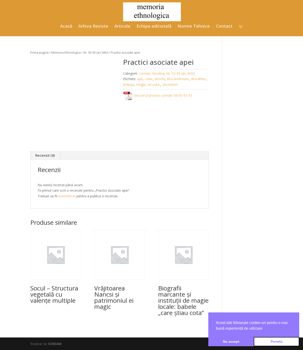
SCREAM (55, 343)
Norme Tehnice (194, 26)
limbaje (128, 84)
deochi (160, 79)
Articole (122, 26)
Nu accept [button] (231, 341)
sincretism (170, 84)
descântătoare (178, 79)
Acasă (66, 26)
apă (140, 79)
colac (149, 79)
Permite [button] (277, 341)
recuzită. (153, 84)
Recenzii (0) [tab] (45, 155)
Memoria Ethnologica (66, 52)
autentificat (67, 196)
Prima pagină (39, 52)
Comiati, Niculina (151, 73)
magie (141, 84)
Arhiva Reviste (93, 26)
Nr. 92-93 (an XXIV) (95, 52)
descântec (198, 79)
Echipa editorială (154, 26)
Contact (224, 26)
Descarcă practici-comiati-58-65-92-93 (162, 95)
